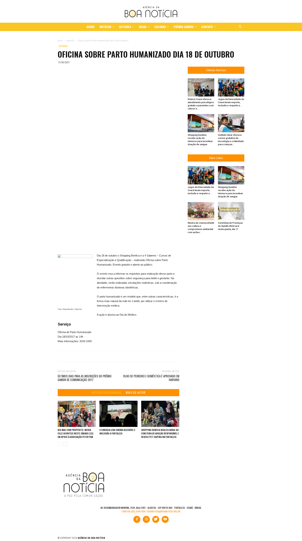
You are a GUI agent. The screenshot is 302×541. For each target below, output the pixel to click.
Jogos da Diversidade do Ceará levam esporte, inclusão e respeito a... (231, 102)
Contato (207, 27)
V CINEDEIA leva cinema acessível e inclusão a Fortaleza (117, 431)
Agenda (63, 46)
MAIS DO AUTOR (136, 392)
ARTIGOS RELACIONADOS (107, 392)
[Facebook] (136, 519)
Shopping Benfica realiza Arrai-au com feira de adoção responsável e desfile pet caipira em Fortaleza (160, 433)
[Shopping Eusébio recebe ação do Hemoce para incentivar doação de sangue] (201, 123)
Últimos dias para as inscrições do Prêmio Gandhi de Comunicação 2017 (85, 378)
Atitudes (125, 27)
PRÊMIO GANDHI (183, 27)
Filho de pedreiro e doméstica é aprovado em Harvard (151, 378)
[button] (240, 27)
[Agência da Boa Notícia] (151, 11)
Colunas (160, 27)
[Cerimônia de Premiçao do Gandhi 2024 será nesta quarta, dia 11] (231, 211)
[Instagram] (146, 519)
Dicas (142, 27)
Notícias (105, 27)
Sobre (91, 27)
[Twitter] (155, 519)
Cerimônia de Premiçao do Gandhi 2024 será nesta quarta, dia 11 (230, 226)
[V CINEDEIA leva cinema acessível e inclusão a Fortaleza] (118, 414)
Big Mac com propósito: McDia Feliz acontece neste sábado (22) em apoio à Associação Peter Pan (75, 433)
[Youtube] (165, 519)
